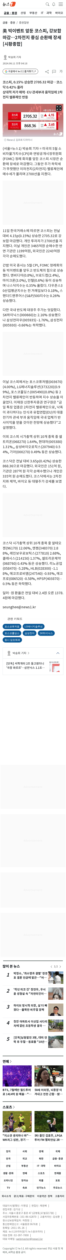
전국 (8, 1158)
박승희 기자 (14, 57)
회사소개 (6, 1196)
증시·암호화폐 (12, 639)
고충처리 (59, 1196)
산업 (8, 1165)
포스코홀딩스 (12, 633)
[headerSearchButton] (47, 4)
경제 (41, 1151)
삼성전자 (29, 633)
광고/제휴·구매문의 (24, 1196)
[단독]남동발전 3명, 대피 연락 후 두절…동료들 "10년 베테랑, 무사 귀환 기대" (30, 1042)
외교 (25, 1158)
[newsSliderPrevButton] (51, 967)
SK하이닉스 (46, 633)
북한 (41, 1158)
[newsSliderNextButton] (60, 967)
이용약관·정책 (44, 1196)
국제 (57, 1151)
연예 (6, 1061)
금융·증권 (57, 1158)
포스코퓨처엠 (12, 626)
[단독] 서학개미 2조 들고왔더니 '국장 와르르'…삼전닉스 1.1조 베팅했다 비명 (25, 666)
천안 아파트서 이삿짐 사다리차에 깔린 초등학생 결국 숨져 (30, 1026)
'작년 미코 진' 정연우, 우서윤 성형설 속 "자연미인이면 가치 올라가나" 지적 (30, 994)
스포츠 (7, 1107)
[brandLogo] (9, 4)
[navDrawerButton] (60, 4)
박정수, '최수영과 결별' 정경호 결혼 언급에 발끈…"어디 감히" (31, 978)
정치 (8, 1151)
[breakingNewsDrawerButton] (53, 4)
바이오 (57, 1165)
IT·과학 (41, 1165)
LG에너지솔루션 (34, 626)
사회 (25, 1151)
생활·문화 (8, 1173)
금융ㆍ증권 (9, 22)
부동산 (24, 1165)
